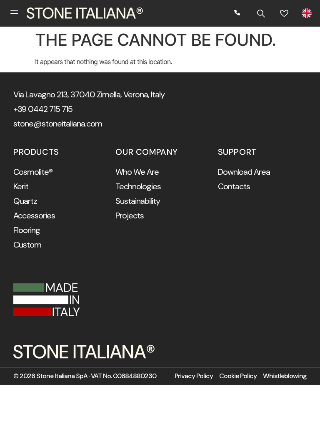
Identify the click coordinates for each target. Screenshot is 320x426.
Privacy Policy (194, 376)
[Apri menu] (14, 13)
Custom (27, 244)
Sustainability (137, 201)
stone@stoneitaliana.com (57, 123)
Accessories (34, 215)
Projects (129, 215)
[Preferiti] (284, 13)
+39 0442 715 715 (42, 109)
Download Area (244, 171)
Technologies (138, 186)
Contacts (234, 186)
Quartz (25, 201)
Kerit (20, 186)
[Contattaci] (237, 13)
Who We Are (137, 171)
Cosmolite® (32, 171)
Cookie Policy (238, 376)
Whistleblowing (285, 376)
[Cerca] (260, 13)
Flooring (26, 230)
